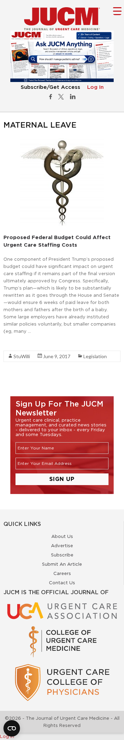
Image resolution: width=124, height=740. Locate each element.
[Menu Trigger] (117, 11)
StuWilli (21, 356)
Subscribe (62, 554)
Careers (62, 573)
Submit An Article (62, 564)
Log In (95, 87)
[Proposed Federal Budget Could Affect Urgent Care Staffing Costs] (62, 141)
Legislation (95, 356)
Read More (15, 343)
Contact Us (62, 582)
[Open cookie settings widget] (11, 728)
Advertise (62, 545)
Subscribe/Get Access (50, 87)
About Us (62, 536)
